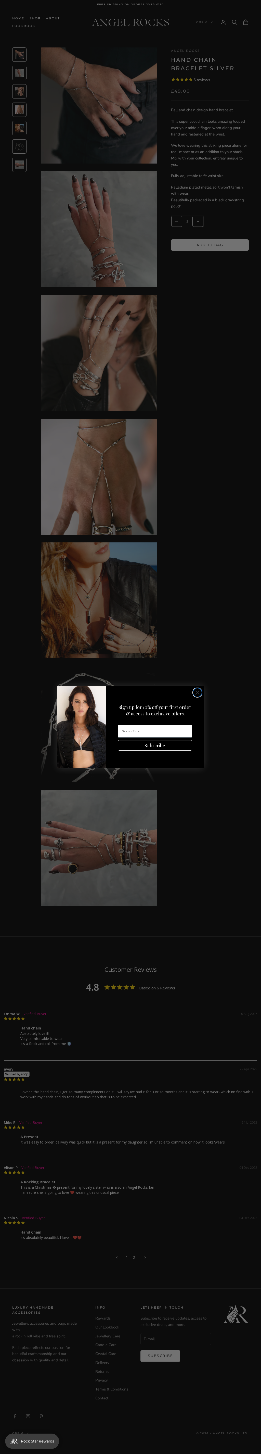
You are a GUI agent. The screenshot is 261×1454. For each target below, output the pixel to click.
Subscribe (155, 745)
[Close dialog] (197, 692)
